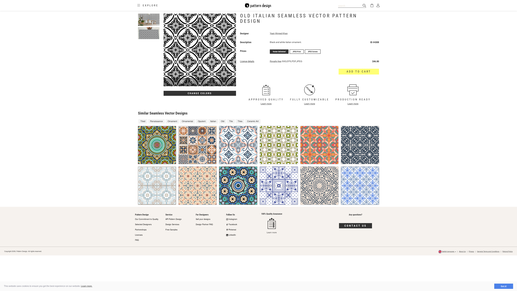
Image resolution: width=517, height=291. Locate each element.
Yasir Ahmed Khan (279, 33)
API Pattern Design (173, 219)
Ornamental (187, 121)
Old (222, 121)
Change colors (200, 93)
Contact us (355, 225)
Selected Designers (143, 224)
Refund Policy (507, 251)
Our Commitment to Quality (146, 219)
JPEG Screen (313, 52)
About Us (462, 251)
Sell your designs (203, 219)
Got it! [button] (504, 286)
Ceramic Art (252, 121)
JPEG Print (297, 52)
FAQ (137, 240)
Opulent (201, 121)
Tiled (142, 121)
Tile (231, 121)
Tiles (240, 121)
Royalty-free (275, 61)
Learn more (266, 103)
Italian (213, 121)
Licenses (139, 234)
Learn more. (86, 286)
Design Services (172, 224)
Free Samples (171, 229)
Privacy (471, 251)
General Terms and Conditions (488, 251)
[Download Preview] (191, 82)
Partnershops (140, 229)
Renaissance (156, 121)
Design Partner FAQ (204, 224)
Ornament (172, 121)
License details (247, 61)
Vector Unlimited (279, 52)
